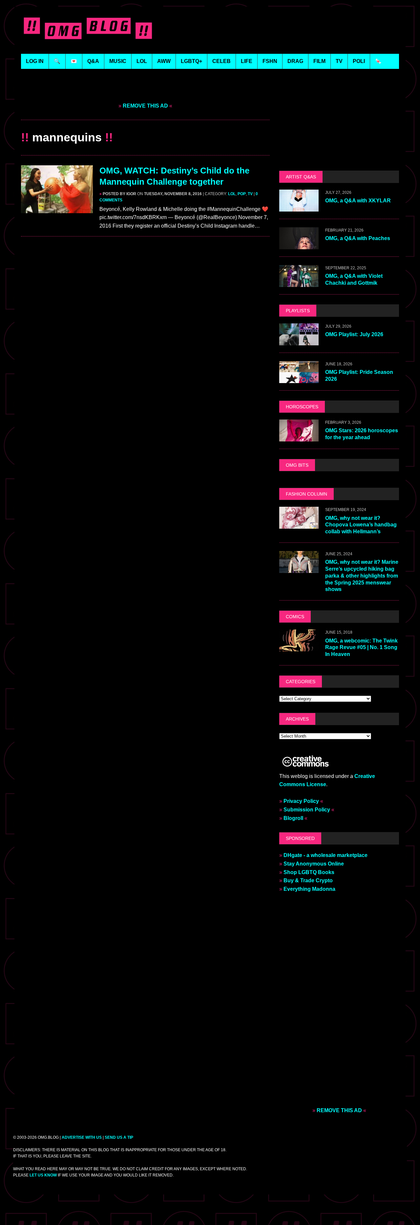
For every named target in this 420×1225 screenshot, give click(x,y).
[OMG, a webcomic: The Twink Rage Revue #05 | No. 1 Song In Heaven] (299, 647)
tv (339, 61)
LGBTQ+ (191, 61)
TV (250, 194)
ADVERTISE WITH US (82, 1137)
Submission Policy (307, 809)
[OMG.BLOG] (88, 27)
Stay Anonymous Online (314, 864)
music (117, 61)
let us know (43, 1175)
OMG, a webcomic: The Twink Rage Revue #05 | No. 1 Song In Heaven (361, 647)
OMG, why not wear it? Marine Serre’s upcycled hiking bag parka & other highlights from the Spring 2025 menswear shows (361, 575)
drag (295, 61)
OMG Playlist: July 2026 (354, 334)
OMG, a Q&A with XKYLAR (358, 200)
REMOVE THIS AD (145, 106)
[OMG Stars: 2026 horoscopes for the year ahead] (299, 437)
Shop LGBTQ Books (309, 872)
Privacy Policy (301, 801)
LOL (141, 61)
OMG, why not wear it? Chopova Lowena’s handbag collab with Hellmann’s (361, 525)
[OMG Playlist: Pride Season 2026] (299, 378)
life (246, 61)
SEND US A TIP (119, 1137)
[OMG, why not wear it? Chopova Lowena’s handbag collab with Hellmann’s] (299, 524)
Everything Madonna (309, 889)
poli (359, 61)
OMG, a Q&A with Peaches (357, 238)
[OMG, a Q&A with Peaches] (299, 245)
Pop (242, 194)
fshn (269, 61)
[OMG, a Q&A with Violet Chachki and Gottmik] (299, 282)
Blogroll (293, 818)
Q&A (93, 61)
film (319, 61)
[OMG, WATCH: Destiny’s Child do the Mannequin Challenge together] (57, 209)
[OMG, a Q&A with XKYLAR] (299, 207)
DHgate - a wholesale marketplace (326, 855)
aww (164, 61)
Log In (35, 61)
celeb (221, 61)
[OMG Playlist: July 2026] (299, 341)
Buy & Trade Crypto (308, 880)
